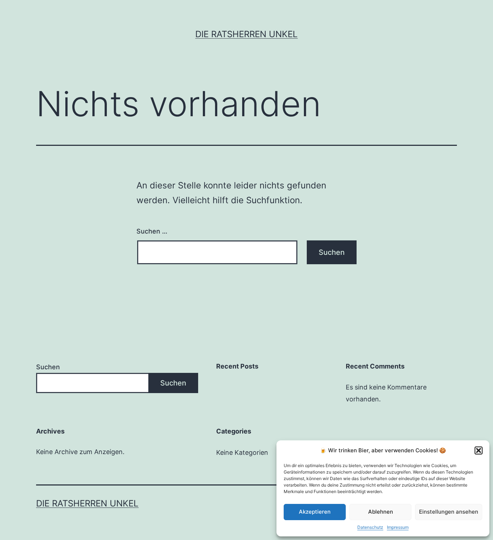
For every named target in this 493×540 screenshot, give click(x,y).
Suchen (48, 367)
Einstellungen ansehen (448, 511)
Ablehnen (380, 511)
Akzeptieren (315, 511)
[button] (478, 450)
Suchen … (151, 231)
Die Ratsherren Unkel (246, 34)
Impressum (398, 527)
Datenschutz (370, 527)
